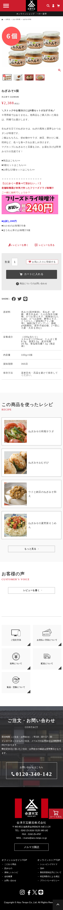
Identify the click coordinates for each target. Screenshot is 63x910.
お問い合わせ (10, 880)
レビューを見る (47, 245)
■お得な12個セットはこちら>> (18, 169)
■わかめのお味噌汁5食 (14, 225)
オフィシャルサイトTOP (14, 860)
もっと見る (30, 549)
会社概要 (8, 876)
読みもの (8, 868)
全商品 (7, 19)
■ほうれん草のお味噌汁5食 (16, 230)
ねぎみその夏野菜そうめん (42, 525)
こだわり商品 (10, 864)
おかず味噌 (16, 19)
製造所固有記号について (50, 872)
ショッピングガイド (49, 864)
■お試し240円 (9, 221)
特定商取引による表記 (49, 876)
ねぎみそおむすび (38, 462)
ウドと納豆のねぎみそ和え (42, 493)
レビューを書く (20, 245)
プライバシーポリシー (49, 880)
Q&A (42, 868)
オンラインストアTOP (48, 860)
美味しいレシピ (11, 872)
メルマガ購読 (31, 847)
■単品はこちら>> (11, 160)
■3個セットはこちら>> (14, 165)
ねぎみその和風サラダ (41, 431)
